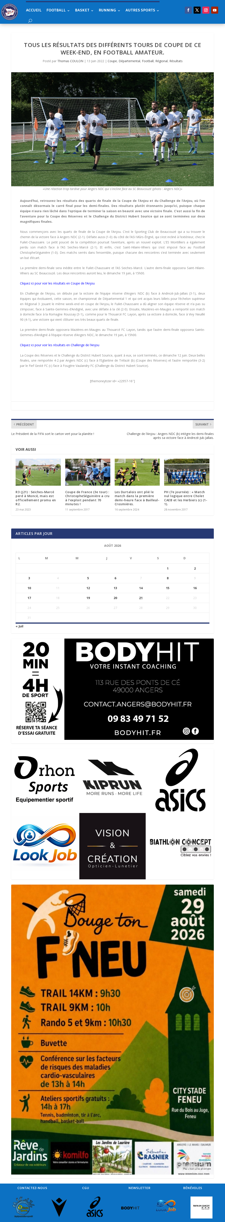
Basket (82, 10)
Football (56, 10)
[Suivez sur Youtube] (214, 10)
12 (88, 588)
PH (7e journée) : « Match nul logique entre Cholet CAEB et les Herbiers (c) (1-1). (185, 498)
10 (29, 588)
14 (141, 588)
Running (107, 10)
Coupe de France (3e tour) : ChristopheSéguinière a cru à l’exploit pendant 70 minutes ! (87, 498)
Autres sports (140, 10)
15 (167, 588)
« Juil (19, 626)
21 (141, 598)
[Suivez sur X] (197, 10)
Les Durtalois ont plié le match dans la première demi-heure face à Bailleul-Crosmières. (137, 498)
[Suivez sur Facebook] (188, 10)
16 (195, 588)
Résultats (176, 61)
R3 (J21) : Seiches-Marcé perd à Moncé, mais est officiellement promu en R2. (36, 498)
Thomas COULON (70, 61)
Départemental (129, 61)
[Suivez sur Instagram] (205, 10)
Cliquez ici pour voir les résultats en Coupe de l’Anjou (57, 283)
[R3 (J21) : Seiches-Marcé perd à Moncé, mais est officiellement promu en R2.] (38, 472)
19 (88, 598)
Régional (161, 61)
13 (115, 588)
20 (115, 598)
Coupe (112, 61)
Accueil (34, 10)
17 (29, 598)
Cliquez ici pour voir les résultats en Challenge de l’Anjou (59, 345)
